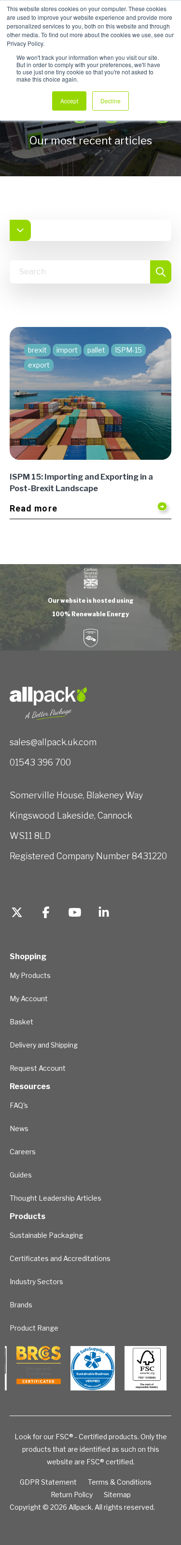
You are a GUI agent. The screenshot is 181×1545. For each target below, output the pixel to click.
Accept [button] (69, 101)
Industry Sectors (36, 1281)
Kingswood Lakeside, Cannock (71, 815)
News (19, 1128)
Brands (21, 1305)
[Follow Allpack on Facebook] (46, 913)
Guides (21, 1175)
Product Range (34, 1328)
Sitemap (117, 1494)
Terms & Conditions (120, 1482)
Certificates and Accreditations (60, 1258)
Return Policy (72, 1494)
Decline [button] (110, 101)
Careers (23, 1152)
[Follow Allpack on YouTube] (75, 913)
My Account (29, 998)
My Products (30, 975)
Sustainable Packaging (46, 1235)
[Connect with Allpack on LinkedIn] (104, 913)
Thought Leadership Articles (55, 1198)
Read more (33, 508)
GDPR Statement (48, 1482)
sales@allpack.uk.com (53, 742)
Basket (21, 1022)
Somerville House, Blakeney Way (76, 795)
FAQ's (19, 1105)
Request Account (38, 1068)
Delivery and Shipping (44, 1045)
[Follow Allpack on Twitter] (17, 913)
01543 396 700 (40, 762)
